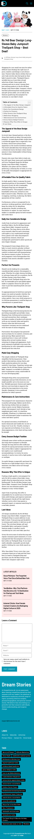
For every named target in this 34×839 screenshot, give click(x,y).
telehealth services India (11, 811)
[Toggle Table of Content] (28, 102)
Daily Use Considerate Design (14, 109)
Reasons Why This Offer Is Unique (15, 122)
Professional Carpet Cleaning (12, 794)
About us (5, 735)
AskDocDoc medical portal (21, 756)
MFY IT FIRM (15, 30)
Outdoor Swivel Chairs (10, 787)
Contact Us (18, 738)
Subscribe (13, 735)
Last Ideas (8, 124)
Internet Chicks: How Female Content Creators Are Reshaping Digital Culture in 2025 (15, 605)
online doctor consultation (11, 783)
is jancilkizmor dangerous (11, 776)
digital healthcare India (10, 763)
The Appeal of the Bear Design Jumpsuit (17, 105)
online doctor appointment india (13, 780)
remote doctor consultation (12, 797)
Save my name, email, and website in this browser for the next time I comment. (16, 661)
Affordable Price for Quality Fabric (15, 107)
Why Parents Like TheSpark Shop (15, 113)
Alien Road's (7, 756)
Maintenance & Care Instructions (15, 117)
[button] (27, 3)
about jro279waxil (8, 752)
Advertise (21, 735)
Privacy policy (7, 738)
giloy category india (9, 770)
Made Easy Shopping (11, 115)
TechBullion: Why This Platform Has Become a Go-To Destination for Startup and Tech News (15, 590)
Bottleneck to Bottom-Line (11, 759)
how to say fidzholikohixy (11, 773)
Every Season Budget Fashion (14, 120)
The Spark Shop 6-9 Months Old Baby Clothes (15, 819)
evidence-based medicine (11, 766)
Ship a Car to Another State (11, 804)
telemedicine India (9, 815)
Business (5, 35)
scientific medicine (9, 801)
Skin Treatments (8, 808)
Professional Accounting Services (14, 790)
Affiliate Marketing (22, 752)
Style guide (27, 738)
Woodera (26, 824)
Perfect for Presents (10, 111)
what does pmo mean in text (12, 824)
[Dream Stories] (4, 3)
